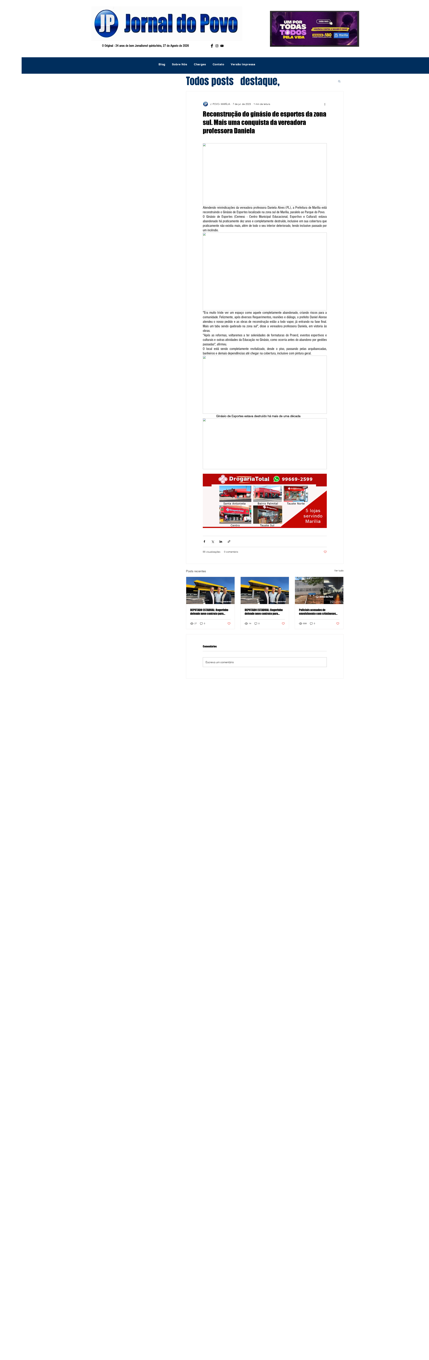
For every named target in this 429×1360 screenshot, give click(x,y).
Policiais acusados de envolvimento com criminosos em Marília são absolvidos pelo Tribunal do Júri (317, 611)
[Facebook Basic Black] (212, 46)
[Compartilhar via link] (229, 541)
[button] (339, 81)
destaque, (260, 81)
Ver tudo (339, 570)
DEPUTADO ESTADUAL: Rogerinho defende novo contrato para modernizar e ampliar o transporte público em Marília (209, 611)
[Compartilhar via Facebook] (204, 541)
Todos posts (210, 81)
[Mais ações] (325, 104)
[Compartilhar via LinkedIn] (220, 541)
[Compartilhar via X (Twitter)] (212, 541)
